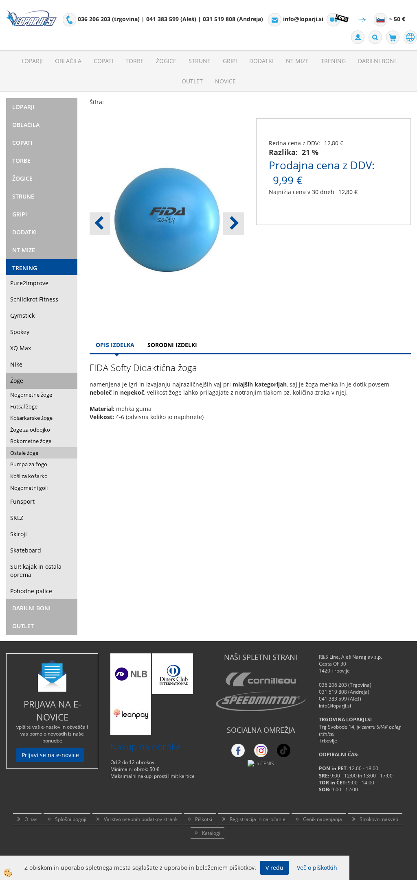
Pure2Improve (29, 283)
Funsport (22, 501)
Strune (200, 61)
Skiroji (18, 534)
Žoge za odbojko (30, 429)
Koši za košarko (29, 476)
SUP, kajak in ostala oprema (35, 571)
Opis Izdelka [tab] (115, 345)
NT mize (297, 61)
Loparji (32, 61)
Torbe (134, 61)
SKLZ (16, 518)
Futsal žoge (23, 406)
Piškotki (203, 819)
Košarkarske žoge (31, 417)
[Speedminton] (261, 701)
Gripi (230, 61)
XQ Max (20, 348)
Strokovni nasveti (379, 819)
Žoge (16, 380)
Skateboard (25, 550)
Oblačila (68, 61)
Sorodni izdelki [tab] (172, 345)
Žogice (166, 61)
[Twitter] (261, 750)
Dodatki (261, 61)
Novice (225, 81)
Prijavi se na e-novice (50, 755)
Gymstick (22, 315)
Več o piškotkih (317, 867)
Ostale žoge (24, 452)
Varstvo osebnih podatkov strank (141, 819)
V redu (274, 867)
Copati (103, 61)
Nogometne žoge (31, 394)
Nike (16, 364)
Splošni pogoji (70, 819)
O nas (30, 819)
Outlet (192, 81)
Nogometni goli (29, 487)
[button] (233, 223)
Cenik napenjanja (322, 819)
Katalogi (211, 833)
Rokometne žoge (30, 441)
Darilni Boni (377, 61)
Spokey (19, 332)
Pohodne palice (31, 591)
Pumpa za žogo (28, 464)
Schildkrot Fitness (34, 299)
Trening (333, 61)
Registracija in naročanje (257, 819)
